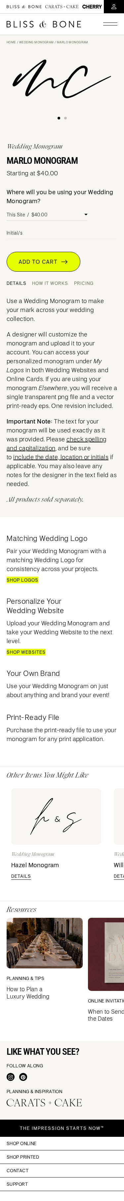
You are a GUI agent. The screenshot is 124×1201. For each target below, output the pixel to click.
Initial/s (14, 233)
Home (11, 42)
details (21, 876)
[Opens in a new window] (11, 1077)
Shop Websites (26, 652)
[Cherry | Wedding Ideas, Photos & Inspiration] (92, 6)
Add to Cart (40, 261)
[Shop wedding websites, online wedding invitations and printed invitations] (44, 24)
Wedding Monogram (36, 42)
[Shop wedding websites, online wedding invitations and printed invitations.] (24, 6)
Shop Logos (22, 580)
